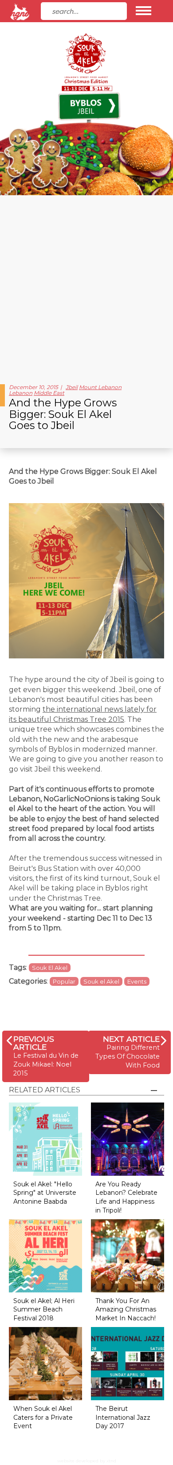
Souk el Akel (101, 981)
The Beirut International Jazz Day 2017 (122, 1417)
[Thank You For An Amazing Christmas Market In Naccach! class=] (127, 1255)
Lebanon (20, 393)
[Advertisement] (86, 286)
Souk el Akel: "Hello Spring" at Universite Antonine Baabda (44, 1192)
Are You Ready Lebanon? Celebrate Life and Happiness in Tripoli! (126, 1197)
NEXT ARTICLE (131, 1039)
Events (136, 981)
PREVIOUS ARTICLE (33, 1042)
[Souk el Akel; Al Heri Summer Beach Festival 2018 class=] (45, 1255)
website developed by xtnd (86, 1461)
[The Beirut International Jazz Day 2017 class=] (127, 1363)
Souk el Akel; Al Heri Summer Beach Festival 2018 (44, 1309)
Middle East (49, 393)
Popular (64, 981)
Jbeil (72, 387)
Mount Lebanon (100, 387)
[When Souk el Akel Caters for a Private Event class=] (45, 1363)
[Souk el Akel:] (45, 1138)
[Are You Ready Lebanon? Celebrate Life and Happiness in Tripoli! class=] (127, 1138)
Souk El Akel (49, 967)
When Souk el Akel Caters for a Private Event (43, 1417)
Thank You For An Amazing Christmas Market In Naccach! (125, 1309)
